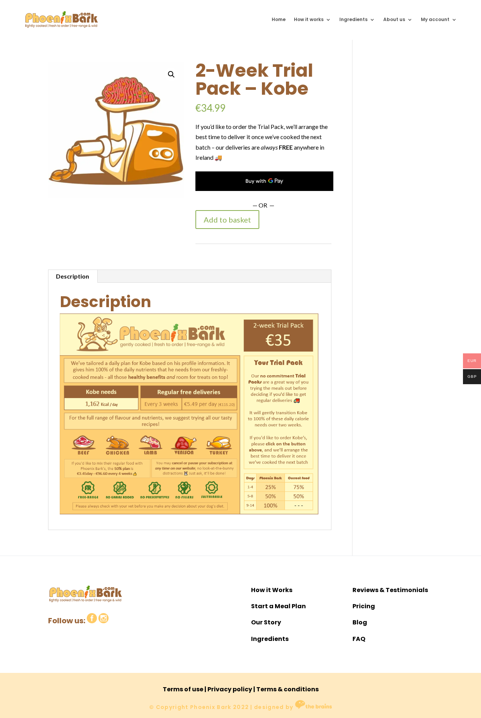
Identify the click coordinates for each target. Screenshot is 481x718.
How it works (309, 19)
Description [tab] (72, 276)
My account (435, 19)
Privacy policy (229, 689)
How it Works (271, 590)
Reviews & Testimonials (390, 590)
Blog (359, 622)
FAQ (358, 639)
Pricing (363, 606)
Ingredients (353, 19)
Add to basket (227, 219)
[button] (171, 74)
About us (394, 19)
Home (279, 19)
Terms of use (183, 689)
